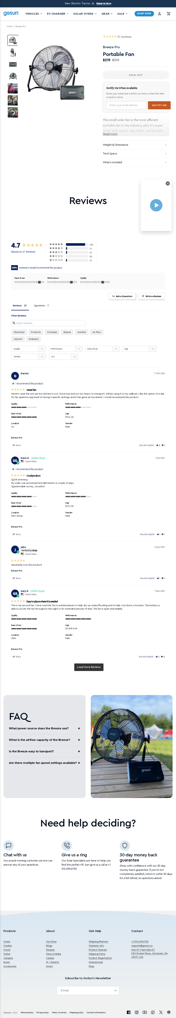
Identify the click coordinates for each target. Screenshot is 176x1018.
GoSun (8, 1013)
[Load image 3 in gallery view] (13, 64)
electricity (19, 332)
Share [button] (18, 445)
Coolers (7, 946)
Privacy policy (42, 1013)
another (81, 332)
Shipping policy (76, 1013)
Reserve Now (103, 3)
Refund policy (27, 1013)
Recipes (50, 950)
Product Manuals (98, 950)
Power (6, 950)
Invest (49, 966)
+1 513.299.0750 (139, 941)
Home (10, 26)
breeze (67, 332)
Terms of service (59, 1013)
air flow (96, 332)
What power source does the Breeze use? (39, 728)
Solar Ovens (85, 14)
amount (18, 339)
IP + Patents (52, 962)
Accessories (9, 966)
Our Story (51, 941)
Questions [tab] (39, 305)
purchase (52, 332)
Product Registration (100, 958)
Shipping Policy (97, 954)
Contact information (96, 1013)
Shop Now (144, 13)
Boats (6, 962)
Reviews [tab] (17, 305)
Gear (107, 14)
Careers (50, 958)
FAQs (91, 966)
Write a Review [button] (153, 296)
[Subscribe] (115, 991)
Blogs (49, 946)
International (96, 962)
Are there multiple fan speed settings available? (43, 763)
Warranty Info (96, 946)
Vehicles (34, 14)
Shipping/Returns (98, 941)
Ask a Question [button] (124, 296)
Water (6, 954)
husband (33, 339)
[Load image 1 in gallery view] (13, 40)
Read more (110, 134)
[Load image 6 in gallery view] (13, 100)
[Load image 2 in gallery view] (13, 52)
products (36, 332)
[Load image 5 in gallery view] (13, 88)
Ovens (6, 941)
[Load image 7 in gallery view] (13, 112)
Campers (8, 958)
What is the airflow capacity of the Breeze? (39, 740)
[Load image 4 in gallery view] (13, 76)
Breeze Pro (16, 438)
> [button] (88, 667)
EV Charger (58, 14)
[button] (169, 14)
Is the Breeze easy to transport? (31, 751)
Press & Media (53, 954)
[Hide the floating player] (168, 183)
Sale (122, 14)
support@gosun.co (141, 946)
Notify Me (159, 105)
